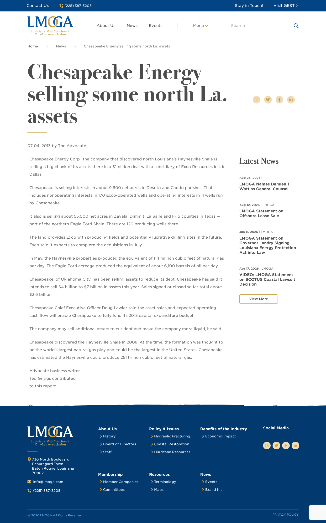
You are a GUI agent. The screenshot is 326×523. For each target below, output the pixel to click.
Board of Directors (119, 444)
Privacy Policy (286, 514)
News (132, 25)
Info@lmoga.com (48, 482)
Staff (107, 452)
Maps (158, 490)
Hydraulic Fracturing (172, 436)
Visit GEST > (286, 5)
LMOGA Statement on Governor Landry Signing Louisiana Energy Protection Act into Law (267, 245)
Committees (114, 490)
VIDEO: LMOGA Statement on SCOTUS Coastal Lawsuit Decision (267, 279)
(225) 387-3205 (46, 490)
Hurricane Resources (172, 452)
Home (32, 46)
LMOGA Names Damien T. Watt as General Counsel (265, 186)
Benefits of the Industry (223, 429)
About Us (106, 25)
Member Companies (120, 482)
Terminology (165, 482)
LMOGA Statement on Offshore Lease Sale (261, 213)
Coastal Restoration (171, 444)
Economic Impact (220, 436)
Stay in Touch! (249, 5)
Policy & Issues (164, 429)
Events (155, 25)
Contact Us (37, 5)
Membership (110, 474)
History (109, 436)
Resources (159, 474)
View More (258, 299)
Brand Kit (213, 490)
